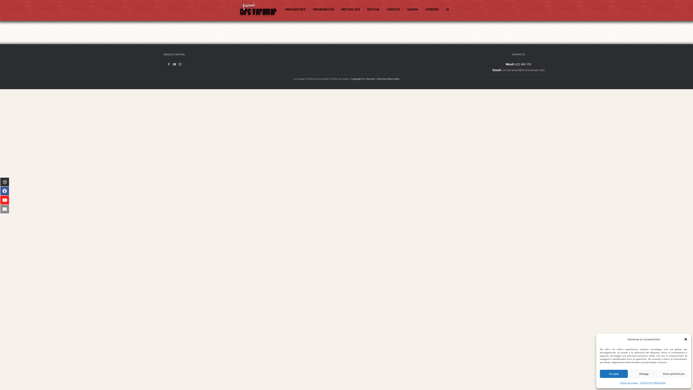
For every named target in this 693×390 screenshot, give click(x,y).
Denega (643, 373)
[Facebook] (168, 64)
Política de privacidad (317, 78)
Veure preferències (674, 373)
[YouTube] (174, 64)
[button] (686, 339)
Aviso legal (299, 78)
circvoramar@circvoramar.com (523, 70)
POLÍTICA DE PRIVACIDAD (653, 382)
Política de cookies (629, 382)
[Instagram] (180, 64)
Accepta (614, 373)
